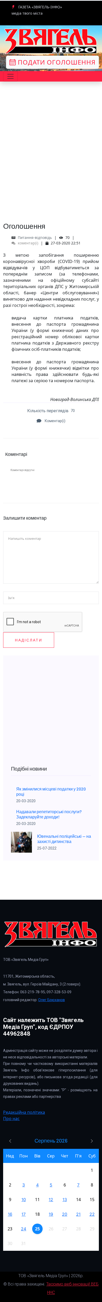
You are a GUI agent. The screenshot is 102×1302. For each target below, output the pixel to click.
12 (51, 1199)
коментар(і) (27, 242)
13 (65, 1199)
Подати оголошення (55, 62)
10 (23, 1199)
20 (64, 1214)
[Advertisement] (51, 164)
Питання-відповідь (35, 237)
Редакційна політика (24, 1112)
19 (51, 1214)
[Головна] (51, 41)
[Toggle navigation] (10, 76)
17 (23, 1214)
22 (92, 1214)
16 (10, 1214)
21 (78, 1214)
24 (23, 1228)
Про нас (11, 1118)
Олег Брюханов (51, 1000)
